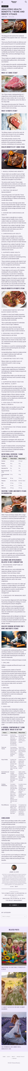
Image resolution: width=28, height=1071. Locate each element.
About (13, 1056)
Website (16, 886)
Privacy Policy (20, 1056)
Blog (8, 1056)
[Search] (26, 2)
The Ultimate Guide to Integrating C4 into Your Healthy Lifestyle (14, 894)
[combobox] (14, 916)
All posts (12, 886)
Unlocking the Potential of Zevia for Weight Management (14, 899)
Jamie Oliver (4, 16)
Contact (14, 1058)
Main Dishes (4, 6)
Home (4, 1056)
